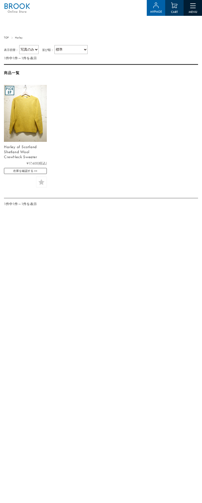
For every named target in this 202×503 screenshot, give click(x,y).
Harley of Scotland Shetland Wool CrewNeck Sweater (20, 151)
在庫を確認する (23, 171)
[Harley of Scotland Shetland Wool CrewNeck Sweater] (25, 113)
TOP (6, 37)
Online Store (17, 11)
